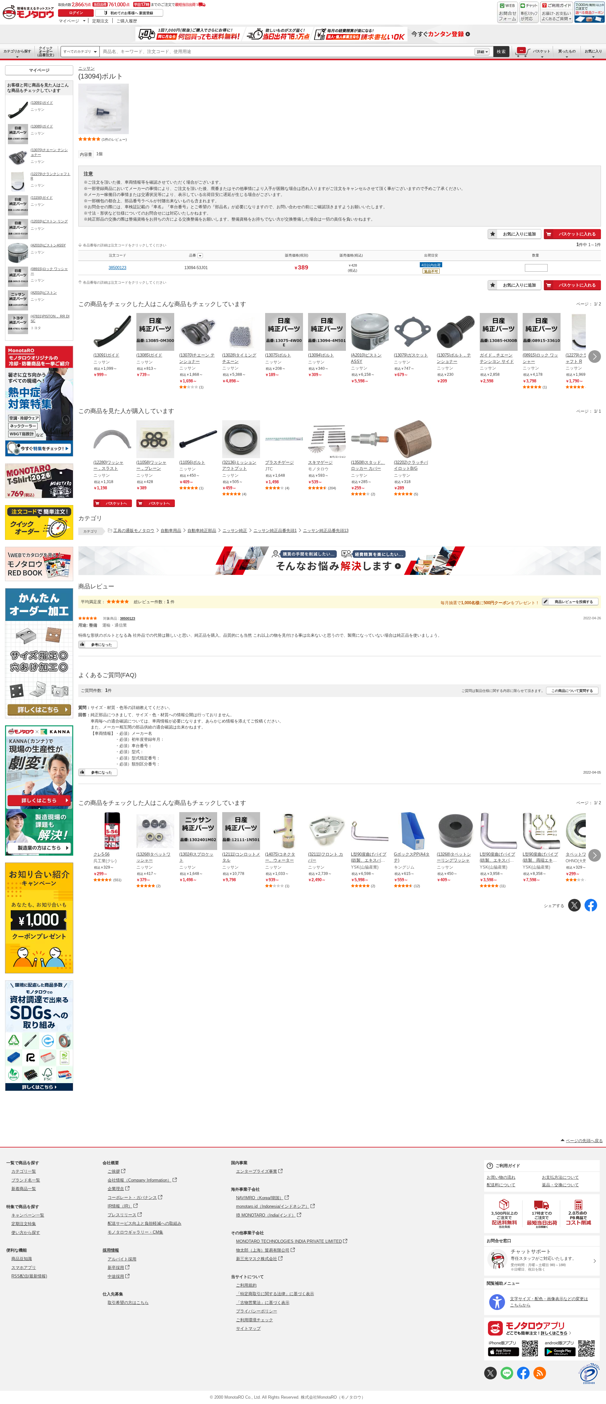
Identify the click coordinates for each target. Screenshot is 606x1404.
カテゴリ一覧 (23, 1171)
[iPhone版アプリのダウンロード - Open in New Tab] (513, 1349)
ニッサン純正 (235, 530)
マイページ (69, 21)
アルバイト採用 (122, 1259)
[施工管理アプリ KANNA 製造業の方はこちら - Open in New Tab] (39, 854)
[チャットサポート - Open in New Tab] (529, 12)
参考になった (101, 644)
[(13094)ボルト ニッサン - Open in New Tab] (327, 332)
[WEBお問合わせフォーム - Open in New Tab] (507, 12)
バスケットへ (116, 503)
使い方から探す (25, 1232)
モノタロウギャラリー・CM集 (135, 1232)
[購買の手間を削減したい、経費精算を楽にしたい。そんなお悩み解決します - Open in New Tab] (339, 560)
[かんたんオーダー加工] (39, 716)
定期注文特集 (23, 1223)
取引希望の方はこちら (128, 1302)
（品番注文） (45, 51)
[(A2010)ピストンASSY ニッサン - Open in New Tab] (370, 332)
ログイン (76, 13)
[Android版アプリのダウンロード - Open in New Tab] (571, 1349)
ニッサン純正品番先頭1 (275, 530)
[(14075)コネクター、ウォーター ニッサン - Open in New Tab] (284, 831)
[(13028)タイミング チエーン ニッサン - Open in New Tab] (241, 332)
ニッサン (86, 68)
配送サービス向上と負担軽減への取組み (144, 1223)
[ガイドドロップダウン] (556, 16)
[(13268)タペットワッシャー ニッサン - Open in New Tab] (155, 831)
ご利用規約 (246, 1285)
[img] (29, 12)
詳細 (480, 52)
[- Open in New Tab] (505, 1213)
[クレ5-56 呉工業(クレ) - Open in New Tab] (112, 831)
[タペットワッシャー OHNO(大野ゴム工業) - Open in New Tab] (584, 831)
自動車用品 (171, 530)
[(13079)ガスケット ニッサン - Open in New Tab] (413, 332)
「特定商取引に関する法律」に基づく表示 (275, 1293)
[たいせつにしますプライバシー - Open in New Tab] (589, 1373)
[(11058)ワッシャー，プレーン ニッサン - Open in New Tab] (155, 439)
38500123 (117, 267)
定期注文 (100, 21)
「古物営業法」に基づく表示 (262, 1302)
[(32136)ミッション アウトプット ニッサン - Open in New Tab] (241, 439)
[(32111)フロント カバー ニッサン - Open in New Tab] (327, 831)
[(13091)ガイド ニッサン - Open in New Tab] (112, 332)
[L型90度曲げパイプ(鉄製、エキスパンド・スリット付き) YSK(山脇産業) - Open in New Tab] (370, 831)
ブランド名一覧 (25, 1180)
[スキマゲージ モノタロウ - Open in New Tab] (327, 439)
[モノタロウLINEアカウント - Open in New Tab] (507, 1378)
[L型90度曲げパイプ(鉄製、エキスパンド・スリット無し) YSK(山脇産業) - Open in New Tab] (499, 831)
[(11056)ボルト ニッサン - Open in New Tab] (198, 439)
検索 (501, 51)
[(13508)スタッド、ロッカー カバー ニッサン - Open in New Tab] (370, 439)
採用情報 (111, 1250)
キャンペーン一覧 (27, 1215)
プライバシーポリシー (256, 1311)
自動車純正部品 (201, 530)
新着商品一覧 (23, 1188)
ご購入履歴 (126, 21)
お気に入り (593, 51)
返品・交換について (560, 1185)
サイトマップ (248, 1328)
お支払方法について (560, 1177)
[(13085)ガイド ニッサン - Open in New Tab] (155, 332)
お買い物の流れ (501, 1177)
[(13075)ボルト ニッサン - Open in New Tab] (284, 332)
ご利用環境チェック (254, 1320)
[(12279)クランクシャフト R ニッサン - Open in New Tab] (584, 332)
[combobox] (287, 52)
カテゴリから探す (17, 51)
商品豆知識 (21, 1258)
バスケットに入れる (577, 234)
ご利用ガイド (508, 1165)
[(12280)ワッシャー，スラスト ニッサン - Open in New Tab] (112, 439)
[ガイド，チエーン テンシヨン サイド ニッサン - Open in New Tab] (499, 332)
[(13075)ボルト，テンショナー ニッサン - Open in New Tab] (456, 332)
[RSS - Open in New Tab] (539, 1378)
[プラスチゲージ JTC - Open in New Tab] (284, 439)
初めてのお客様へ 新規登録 (131, 13)
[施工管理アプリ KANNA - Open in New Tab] (39, 806)
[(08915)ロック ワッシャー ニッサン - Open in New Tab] (542, 332)
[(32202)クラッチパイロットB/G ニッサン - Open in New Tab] (413, 439)
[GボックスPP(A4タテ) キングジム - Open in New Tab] (413, 831)
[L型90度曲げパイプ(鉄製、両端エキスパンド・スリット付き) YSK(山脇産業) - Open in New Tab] (542, 831)
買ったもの (567, 51)
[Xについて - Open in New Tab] (490, 1378)
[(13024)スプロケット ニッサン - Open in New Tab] (198, 831)
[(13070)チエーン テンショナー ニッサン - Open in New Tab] (198, 332)
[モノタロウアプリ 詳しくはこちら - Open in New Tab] (542, 1328)
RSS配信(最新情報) (29, 1276)
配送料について (501, 1185)
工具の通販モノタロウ (133, 530)
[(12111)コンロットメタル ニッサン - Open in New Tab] (241, 831)
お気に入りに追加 (519, 234)
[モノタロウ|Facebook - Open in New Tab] (523, 1378)
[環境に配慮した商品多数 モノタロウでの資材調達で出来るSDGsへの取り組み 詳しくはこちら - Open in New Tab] (39, 1089)
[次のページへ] (594, 356)
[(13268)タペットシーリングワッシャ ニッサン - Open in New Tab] (456, 831)
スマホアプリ (23, 1267)
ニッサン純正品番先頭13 (325, 530)
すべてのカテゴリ (77, 51)
